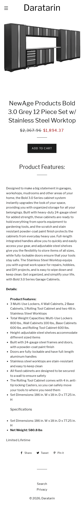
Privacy (42, 489)
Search (42, 484)
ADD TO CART (42, 148)
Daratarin (48, 498)
